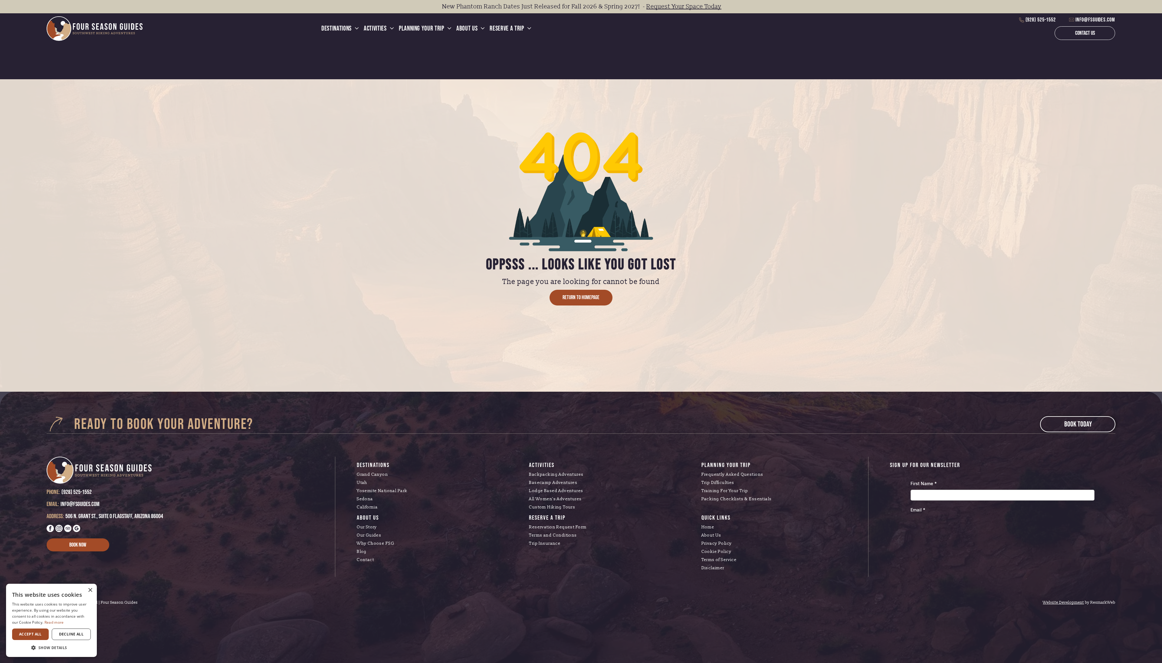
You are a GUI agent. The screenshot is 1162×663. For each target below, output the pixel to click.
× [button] (90, 590)
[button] (51, 647)
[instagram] (59, 529)
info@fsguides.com (1095, 20)
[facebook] (50, 529)
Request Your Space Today (683, 6)
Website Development (1063, 602)
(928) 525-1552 (1041, 20)
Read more (54, 622)
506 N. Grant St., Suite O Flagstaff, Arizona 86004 (114, 516)
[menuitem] (340, 29)
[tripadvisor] (67, 529)
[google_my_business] (76, 529)
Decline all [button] (71, 634)
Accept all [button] (30, 634)
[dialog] (51, 620)
